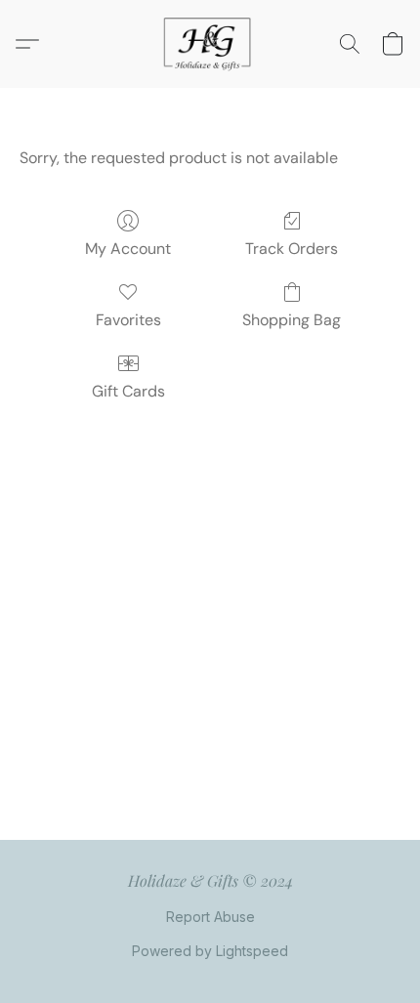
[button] (210, 44)
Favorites (128, 320)
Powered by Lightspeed (210, 950)
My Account (128, 248)
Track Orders (291, 248)
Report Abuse (210, 916)
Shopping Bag (291, 320)
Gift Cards (128, 391)
